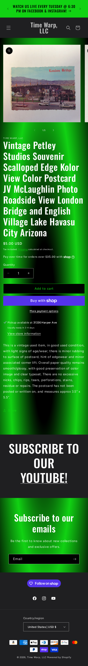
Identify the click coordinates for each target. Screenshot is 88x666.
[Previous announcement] (8, 8)
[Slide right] (53, 130)
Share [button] (12, 410)
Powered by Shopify (59, 657)
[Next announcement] (80, 8)
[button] (8, 28)
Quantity (9, 264)
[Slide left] (34, 130)
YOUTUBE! (44, 477)
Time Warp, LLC (37, 657)
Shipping (23, 249)
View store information (24, 333)
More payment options (44, 311)
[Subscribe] (74, 559)
